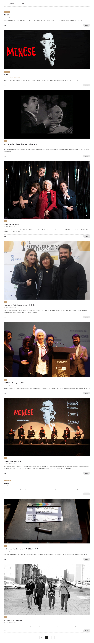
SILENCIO (6, 15)
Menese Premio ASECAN (11, 224)
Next (42, 637)
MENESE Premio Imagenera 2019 (14, 383)
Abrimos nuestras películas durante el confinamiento (20, 144)
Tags (23, 3)
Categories (12, 3)
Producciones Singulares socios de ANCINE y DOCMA (21, 549)
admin (11, 17)
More (5, 25)
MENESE (6, 75)
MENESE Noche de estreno (12, 461)
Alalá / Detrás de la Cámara (13, 620)
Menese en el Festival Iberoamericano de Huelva (19, 305)
